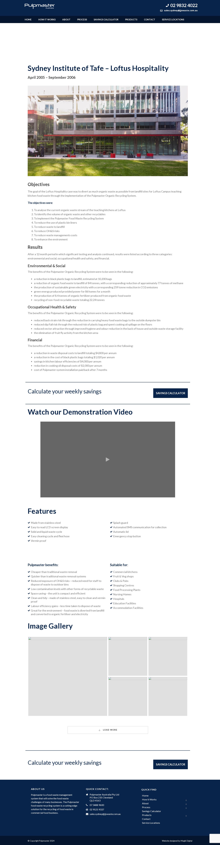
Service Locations (173, 19)
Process (82, 19)
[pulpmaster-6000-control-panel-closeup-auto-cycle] (167, 656)
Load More (109, 730)
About (66, 19)
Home (28, 19)
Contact (149, 19)
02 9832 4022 (184, 5)
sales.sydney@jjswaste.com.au (181, 10)
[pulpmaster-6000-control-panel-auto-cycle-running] (127, 656)
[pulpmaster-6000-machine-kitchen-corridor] (67, 676)
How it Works (47, 19)
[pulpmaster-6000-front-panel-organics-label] (127, 696)
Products (131, 19)
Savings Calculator (106, 19)
